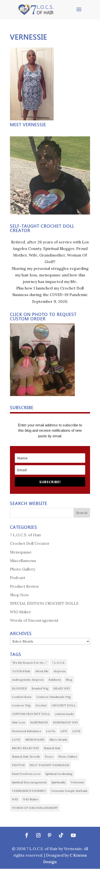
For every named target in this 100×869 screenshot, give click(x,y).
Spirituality (58, 782)
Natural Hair (52, 748)
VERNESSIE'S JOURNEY (29, 791)
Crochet (41, 705)
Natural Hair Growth (26, 756)
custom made (64, 714)
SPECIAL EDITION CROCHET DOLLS (44, 603)
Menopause (21, 552)
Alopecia (59, 671)
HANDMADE (39, 722)
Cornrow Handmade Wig (53, 697)
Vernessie (77, 782)
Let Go (51, 731)
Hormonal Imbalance (26, 731)
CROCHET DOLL (63, 705)
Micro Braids (58, 739)
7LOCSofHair (21, 671)
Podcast (17, 577)
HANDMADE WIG (65, 722)
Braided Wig (40, 688)
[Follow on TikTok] (61, 835)
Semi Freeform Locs (26, 774)
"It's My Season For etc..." (29, 662)
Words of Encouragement (34, 620)
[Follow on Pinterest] (49, 835)
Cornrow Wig (21, 705)
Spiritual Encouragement (29, 782)
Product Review (24, 586)
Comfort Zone (22, 697)
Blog (69, 679)
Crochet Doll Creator (30, 543)
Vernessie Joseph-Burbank (69, 791)
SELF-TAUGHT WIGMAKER (49, 765)
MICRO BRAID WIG (25, 748)
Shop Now (19, 594)
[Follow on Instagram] (38, 835)
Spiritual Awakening (59, 774)
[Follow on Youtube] (73, 835)
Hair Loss (18, 722)
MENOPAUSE (35, 739)
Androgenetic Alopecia (28, 679)
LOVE (16, 739)
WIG (15, 799)
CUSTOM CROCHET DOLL (31, 714)
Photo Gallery (22, 569)
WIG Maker (20, 611)
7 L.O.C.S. (58, 662)
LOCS (76, 731)
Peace (49, 756)
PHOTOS (18, 765)
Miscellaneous (23, 560)
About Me (42, 671)
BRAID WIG (61, 688)
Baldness (55, 679)
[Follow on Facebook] (27, 835)
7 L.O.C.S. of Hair (25, 534)
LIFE (63, 731)
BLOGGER (19, 688)
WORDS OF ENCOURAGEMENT (35, 808)
